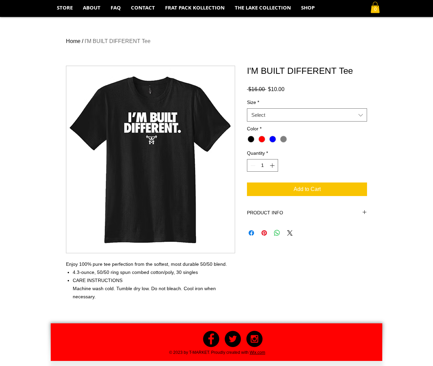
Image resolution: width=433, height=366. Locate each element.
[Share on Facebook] (251, 233)
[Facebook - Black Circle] (211, 339)
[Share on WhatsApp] (277, 233)
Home (73, 41)
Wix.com (257, 352)
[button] (375, 7)
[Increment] (273, 165)
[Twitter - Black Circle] (233, 339)
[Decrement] (252, 165)
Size (253, 102)
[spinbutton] (262, 165)
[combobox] (307, 115)
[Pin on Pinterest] (264, 233)
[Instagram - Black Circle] (254, 339)
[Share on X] (290, 233)
